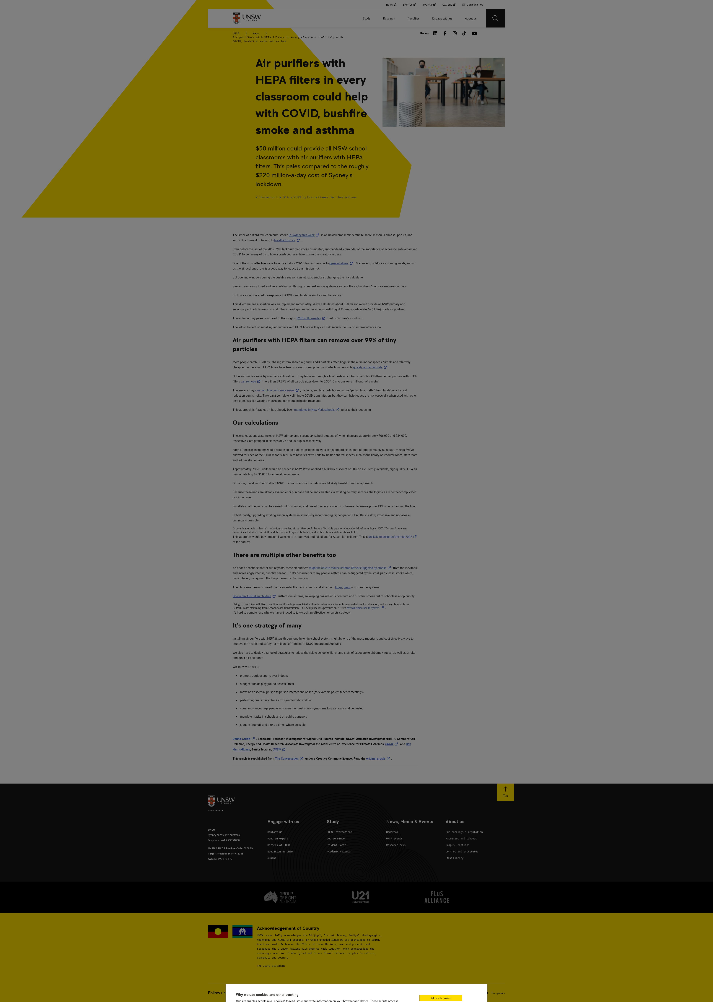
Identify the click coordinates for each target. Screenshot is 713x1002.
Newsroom (392, 832)
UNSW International (340, 832)
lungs (338, 587)
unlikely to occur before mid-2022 (393, 537)
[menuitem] (367, 18)
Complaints (498, 993)
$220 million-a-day (312, 318)
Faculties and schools (461, 838)
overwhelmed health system (366, 607)
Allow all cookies (440, 997)
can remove (251, 381)
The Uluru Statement (271, 965)
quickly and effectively (370, 367)
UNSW (236, 33)
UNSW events (394, 838)
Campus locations (457, 845)
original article (378, 758)
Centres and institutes (462, 851)
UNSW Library (454, 858)
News (256, 33)
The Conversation (290, 758)
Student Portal (337, 845)
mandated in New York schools (317, 410)
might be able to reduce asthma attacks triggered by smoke (350, 568)
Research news (396, 845)
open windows (341, 263)
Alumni (271, 858)
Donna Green (244, 739)
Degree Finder (336, 838)
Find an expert (277, 838)
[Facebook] (445, 33)
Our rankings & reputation (464, 832)
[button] (505, 792)
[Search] (495, 18)
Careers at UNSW (278, 845)
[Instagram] (455, 33)
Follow (424, 33)
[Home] (247, 18)
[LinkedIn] (435, 33)
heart (347, 587)
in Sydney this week (304, 235)
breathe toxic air (287, 240)
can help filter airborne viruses (277, 390)
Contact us (274, 832)
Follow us (217, 992)
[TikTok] (464, 33)
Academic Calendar (339, 851)
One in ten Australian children (255, 596)
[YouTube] (474, 33)
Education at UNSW (280, 851)
